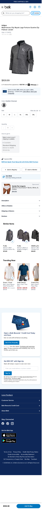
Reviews (4, 216)
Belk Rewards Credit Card (10, 406)
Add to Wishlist (32, 170)
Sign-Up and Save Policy (26, 376)
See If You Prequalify (11, 342)
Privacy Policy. (7, 378)
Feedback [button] (34, 459)
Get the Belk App (7, 430)
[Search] (3, 13)
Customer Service (8, 400)
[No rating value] (6, 34)
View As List (34, 111)
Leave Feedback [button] (7, 395)
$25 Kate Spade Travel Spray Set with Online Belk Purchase (20, 162)
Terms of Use (8, 452)
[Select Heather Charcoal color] (4, 105)
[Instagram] (12, 423)
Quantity (4, 124)
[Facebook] (3, 423)
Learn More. (26, 91)
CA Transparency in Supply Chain (13, 459)
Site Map (27, 459)
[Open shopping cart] (39, 7)
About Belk (5, 411)
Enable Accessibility (13, 454)
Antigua (4, 25)
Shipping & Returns (8, 211)
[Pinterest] (7, 423)
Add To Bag (28, 506)
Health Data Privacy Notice (30, 452)
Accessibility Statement (27, 454)
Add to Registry (12, 170)
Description (5, 201)
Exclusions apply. (16, 378)
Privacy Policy (17, 452)
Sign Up (7, 373)
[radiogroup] (21, 114)
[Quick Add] (12, 241)
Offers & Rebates (7, 206)
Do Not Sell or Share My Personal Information (21, 457)
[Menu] (2, 7)
